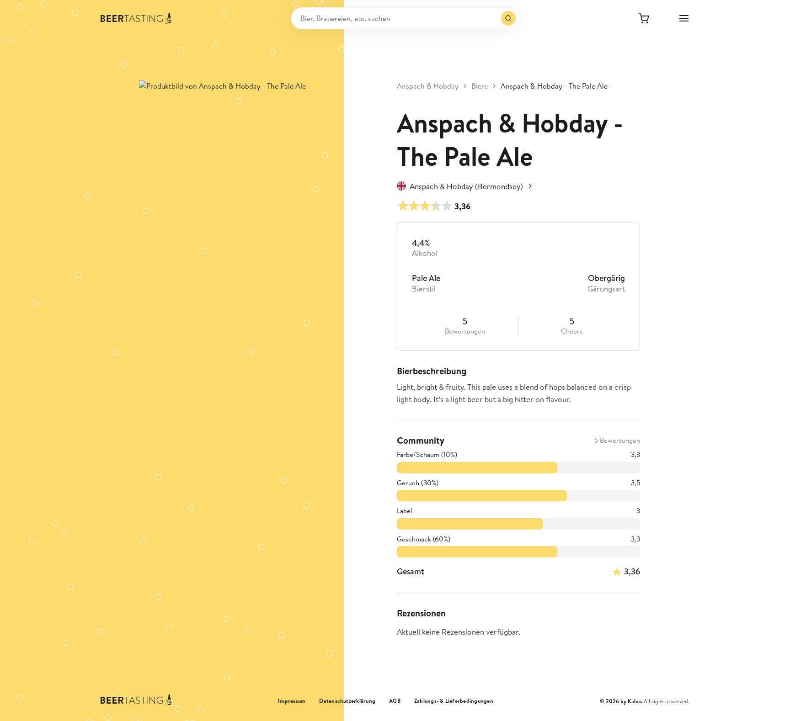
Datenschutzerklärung (347, 701)
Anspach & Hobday (428, 86)
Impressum (291, 701)
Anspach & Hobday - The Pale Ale (554, 86)
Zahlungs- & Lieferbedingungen (453, 701)
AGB (394, 701)
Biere (479, 86)
